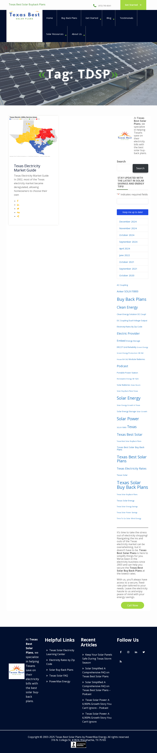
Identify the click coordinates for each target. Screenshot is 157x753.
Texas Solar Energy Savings (127, 506)
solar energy (128, 398)
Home (49, 17)
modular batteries (137, 359)
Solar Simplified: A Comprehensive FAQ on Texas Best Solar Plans (95, 672)
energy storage (133, 340)
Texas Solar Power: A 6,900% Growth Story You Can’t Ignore (96, 717)
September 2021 (128, 268)
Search (121, 161)
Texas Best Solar (129, 434)
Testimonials (126, 17)
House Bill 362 (122, 359)
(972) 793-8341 (104, 5)
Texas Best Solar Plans (132, 459)
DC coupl (142, 314)
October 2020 (126, 275)
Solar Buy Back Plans (61, 669)
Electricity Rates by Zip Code (129, 326)
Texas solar (122, 475)
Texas (132, 426)
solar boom (135, 385)
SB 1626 (135, 379)
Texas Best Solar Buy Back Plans (130, 448)
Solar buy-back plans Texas (127, 391)
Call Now (132, 605)
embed (121, 340)
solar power (128, 418)
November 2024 (128, 228)
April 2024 (124, 248)
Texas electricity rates (131, 468)
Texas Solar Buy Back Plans (132, 484)
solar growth (142, 411)
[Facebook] (120, 652)
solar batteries (123, 385)
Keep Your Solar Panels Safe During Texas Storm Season (97, 658)
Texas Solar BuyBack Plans (127, 494)
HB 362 (141, 353)
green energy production (127, 353)
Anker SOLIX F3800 (127, 291)
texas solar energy (125, 500)
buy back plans (131, 299)
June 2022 (124, 255)
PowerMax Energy (59, 681)
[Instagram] (128, 652)
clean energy (127, 307)
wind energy (136, 518)
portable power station (127, 372)
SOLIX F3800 (121, 427)
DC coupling (122, 320)
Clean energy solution (127, 314)
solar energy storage (126, 411)
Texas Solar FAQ (58, 675)
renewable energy (124, 379)
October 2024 (126, 235)
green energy (142, 347)
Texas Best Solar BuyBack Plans (129, 441)
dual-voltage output (138, 320)
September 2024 (128, 241)
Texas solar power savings (127, 512)
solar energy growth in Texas (128, 405)
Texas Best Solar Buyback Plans (27, 4)
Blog (109, 17)
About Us (77, 33)
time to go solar (123, 518)
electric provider (128, 333)
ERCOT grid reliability (126, 347)
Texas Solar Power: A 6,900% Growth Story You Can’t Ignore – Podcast (96, 704)
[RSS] (120, 661)
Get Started (131, 4)
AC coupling (122, 285)
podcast (122, 366)
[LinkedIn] (136, 652)
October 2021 (126, 261)
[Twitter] (143, 652)
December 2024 (128, 221)
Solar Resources (54, 33)
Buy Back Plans (69, 17)
